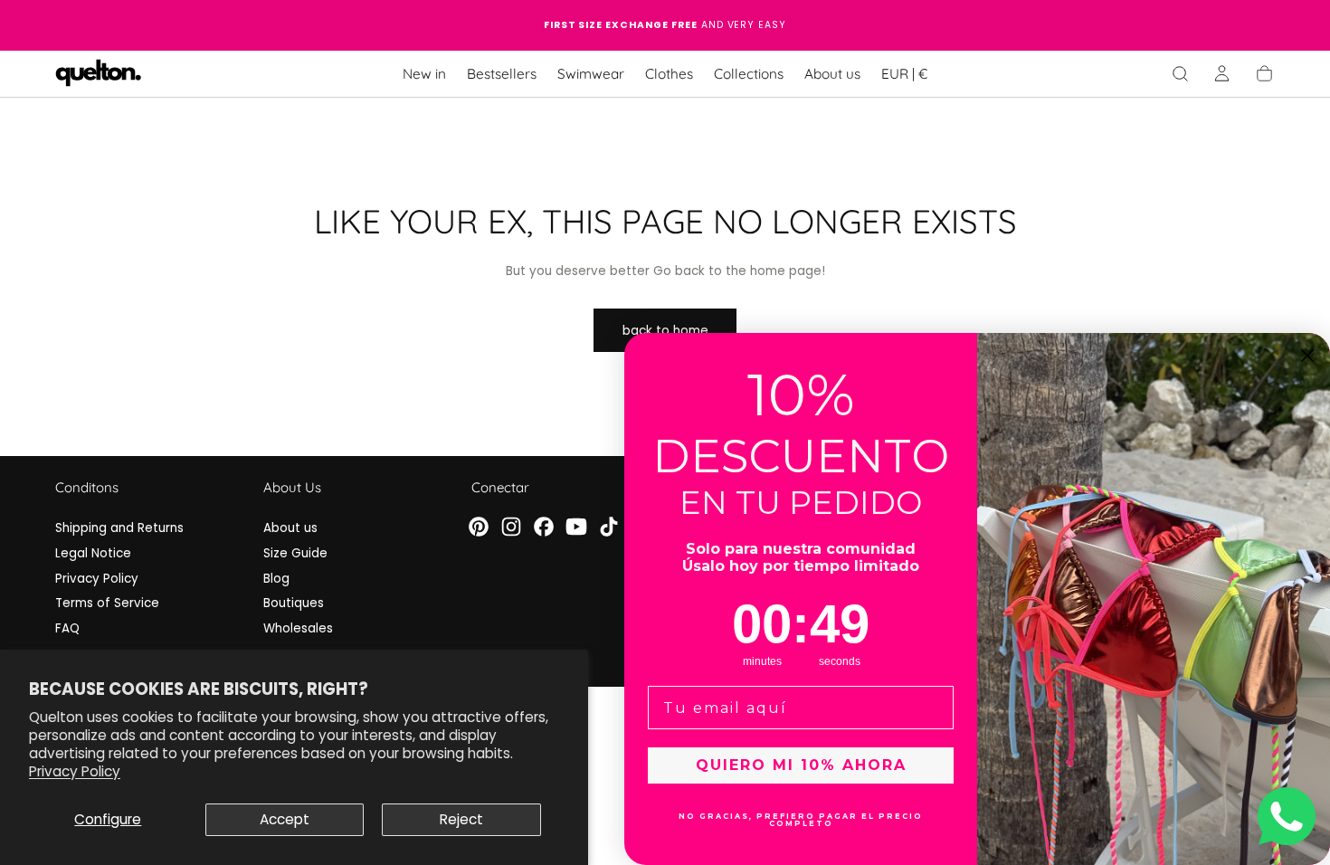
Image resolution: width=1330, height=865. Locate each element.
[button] (904, 77)
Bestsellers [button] (502, 74)
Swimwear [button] (590, 74)
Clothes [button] (669, 74)
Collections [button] (749, 74)
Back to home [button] (665, 330)
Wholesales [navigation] (298, 628)
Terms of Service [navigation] (107, 603)
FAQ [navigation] (67, 628)
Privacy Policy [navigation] (96, 578)
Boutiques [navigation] (293, 603)
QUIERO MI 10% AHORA (801, 765)
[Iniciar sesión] (1221, 73)
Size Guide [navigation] (295, 553)
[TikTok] (609, 526)
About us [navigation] (290, 528)
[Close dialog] (1307, 355)
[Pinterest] (478, 526)
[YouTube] (576, 526)
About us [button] (832, 74)
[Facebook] (543, 526)
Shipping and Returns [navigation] (119, 528)
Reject (461, 819)
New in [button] (424, 74)
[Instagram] (511, 526)
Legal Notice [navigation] (93, 553)
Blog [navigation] (276, 578)
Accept (284, 819)
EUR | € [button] (904, 74)
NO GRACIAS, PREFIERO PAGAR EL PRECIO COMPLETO (801, 820)
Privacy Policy (74, 771)
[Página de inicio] (98, 74)
